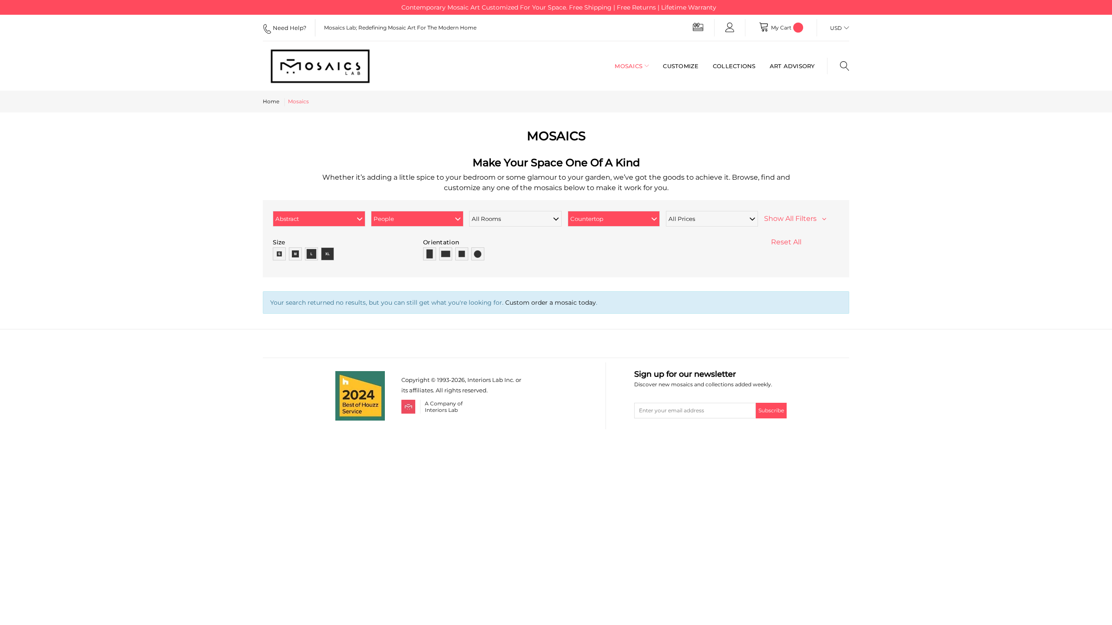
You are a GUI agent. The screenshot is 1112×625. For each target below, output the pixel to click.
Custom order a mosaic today (550, 302)
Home (271, 101)
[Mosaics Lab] (328, 66)
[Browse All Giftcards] (698, 27)
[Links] (730, 27)
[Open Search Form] (838, 66)
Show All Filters (793, 218)
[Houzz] (360, 376)
